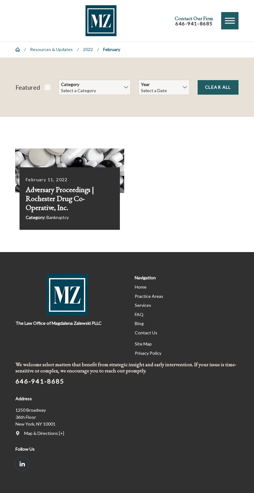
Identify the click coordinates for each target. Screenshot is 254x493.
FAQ (139, 314)
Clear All (218, 87)
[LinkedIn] (22, 464)
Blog (139, 323)
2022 (88, 49)
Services (143, 305)
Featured (27, 87)
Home (141, 286)
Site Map (143, 343)
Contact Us (146, 332)
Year (145, 84)
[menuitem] (187, 287)
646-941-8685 (194, 23)
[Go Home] (19, 49)
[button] (230, 20)
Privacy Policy (148, 353)
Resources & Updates (51, 49)
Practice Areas (149, 296)
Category (70, 84)
